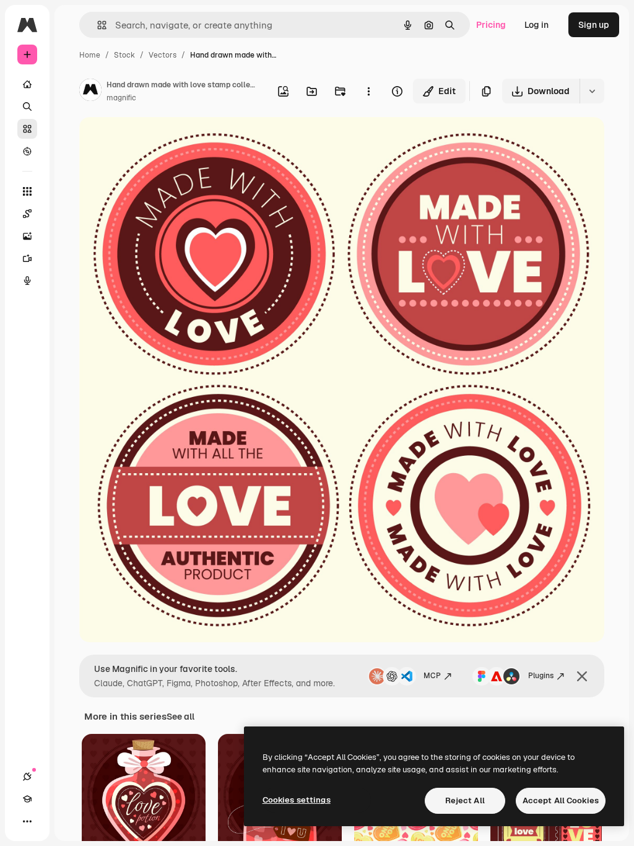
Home (89, 55)
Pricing (491, 24)
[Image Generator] (27, 236)
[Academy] (27, 799)
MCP (432, 676)
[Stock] (27, 129)
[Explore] (27, 151)
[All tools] (27, 191)
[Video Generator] (27, 258)
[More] (27, 821)
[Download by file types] (592, 91)
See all (180, 716)
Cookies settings (297, 800)
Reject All (465, 800)
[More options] (368, 91)
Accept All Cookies (561, 800)
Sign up (593, 24)
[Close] (582, 676)
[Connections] (27, 777)
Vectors (162, 55)
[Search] (27, 106)
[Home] (27, 84)
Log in (536, 24)
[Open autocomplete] (97, 25)
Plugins (541, 676)
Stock (124, 55)
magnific (121, 98)
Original (158, 141)
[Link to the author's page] (90, 92)
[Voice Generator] (27, 280)
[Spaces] (27, 214)
